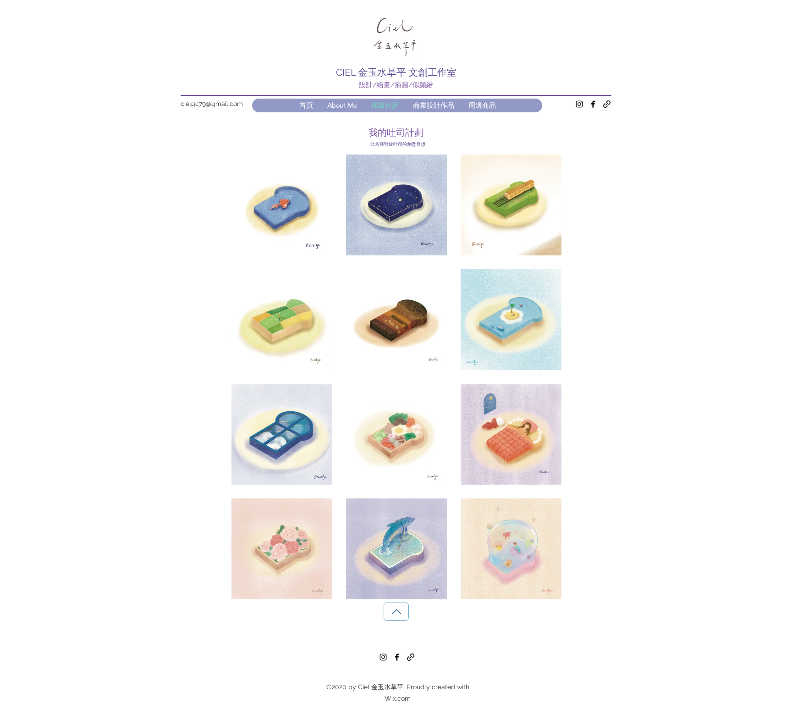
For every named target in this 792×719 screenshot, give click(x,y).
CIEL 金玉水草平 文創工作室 (396, 72)
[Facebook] (593, 104)
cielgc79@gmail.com (212, 103)
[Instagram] (579, 104)
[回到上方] (396, 612)
